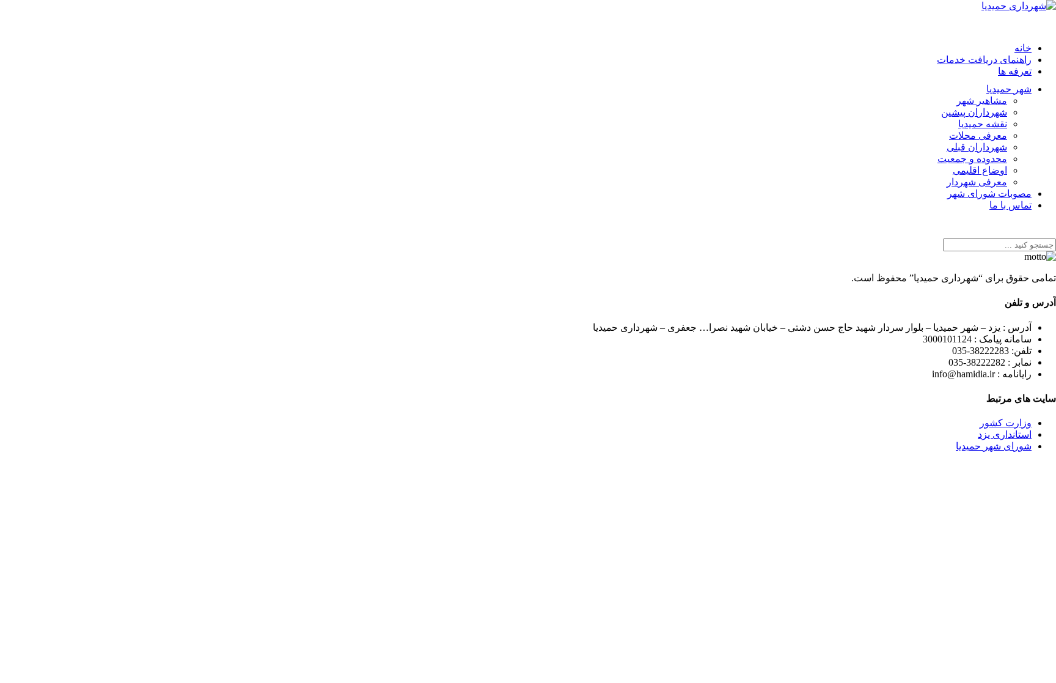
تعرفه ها (1015, 71)
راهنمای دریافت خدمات (984, 59)
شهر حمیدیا (1009, 89)
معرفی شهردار (977, 182)
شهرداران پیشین (974, 112)
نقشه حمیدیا (982, 124)
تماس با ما (1010, 205)
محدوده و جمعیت (972, 158)
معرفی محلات (978, 135)
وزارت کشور (1006, 423)
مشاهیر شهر (981, 100)
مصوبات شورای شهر (989, 193)
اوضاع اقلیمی (980, 170)
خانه (1023, 48)
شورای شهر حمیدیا (994, 446)
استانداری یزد (1005, 434)
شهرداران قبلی (977, 147)
